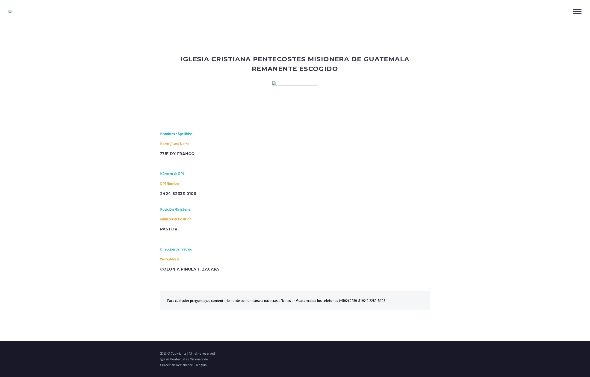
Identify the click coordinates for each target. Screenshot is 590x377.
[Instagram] (416, 354)
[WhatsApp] (428, 354)
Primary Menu (577, 11)
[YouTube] (422, 354)
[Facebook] (410, 354)
